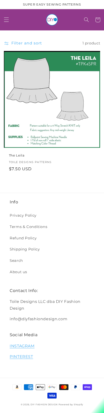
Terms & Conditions (28, 227)
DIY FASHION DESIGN (44, 404)
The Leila (17, 155)
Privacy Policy (23, 215)
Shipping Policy (25, 249)
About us (18, 272)
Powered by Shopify (71, 404)
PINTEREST (21, 356)
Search (16, 260)
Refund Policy (23, 238)
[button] (6, 19)
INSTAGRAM (22, 346)
